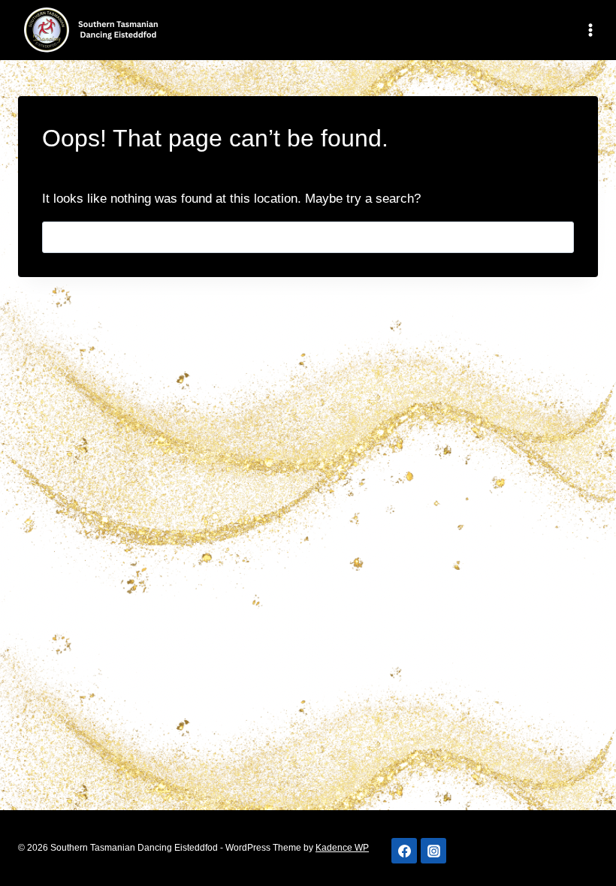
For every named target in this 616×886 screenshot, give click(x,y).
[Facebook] (404, 850)
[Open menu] (587, 29)
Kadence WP (342, 847)
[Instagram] (433, 850)
